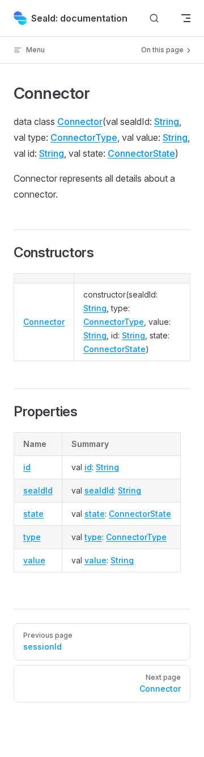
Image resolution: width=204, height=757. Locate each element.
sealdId (38, 490)
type (32, 537)
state (33, 513)
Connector (80, 121)
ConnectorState (141, 153)
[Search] (154, 18)
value (34, 560)
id (27, 467)
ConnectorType (83, 137)
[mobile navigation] (185, 18)
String (166, 121)
